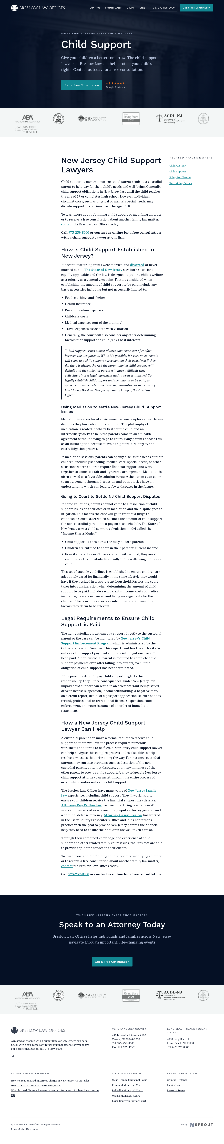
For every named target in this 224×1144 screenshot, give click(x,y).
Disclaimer (32, 1129)
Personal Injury (176, 1090)
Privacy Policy (18, 1129)
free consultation (28, 1048)
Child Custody (177, 165)
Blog (142, 7)
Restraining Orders (180, 183)
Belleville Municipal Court (127, 1090)
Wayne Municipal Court (126, 1095)
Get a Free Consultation (196, 7)
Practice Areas (113, 7)
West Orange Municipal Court (129, 1080)
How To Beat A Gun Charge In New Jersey (36, 1085)
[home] (38, 8)
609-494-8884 (180, 1047)
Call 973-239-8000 (164, 7)
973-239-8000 (125, 1043)
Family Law (173, 1085)
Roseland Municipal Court (127, 1085)
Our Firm (95, 7)
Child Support (177, 171)
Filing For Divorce (180, 177)
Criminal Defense (177, 1080)
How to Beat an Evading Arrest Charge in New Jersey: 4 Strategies (50, 1080)
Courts (130, 7)
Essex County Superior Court (129, 1101)
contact (67, 224)
